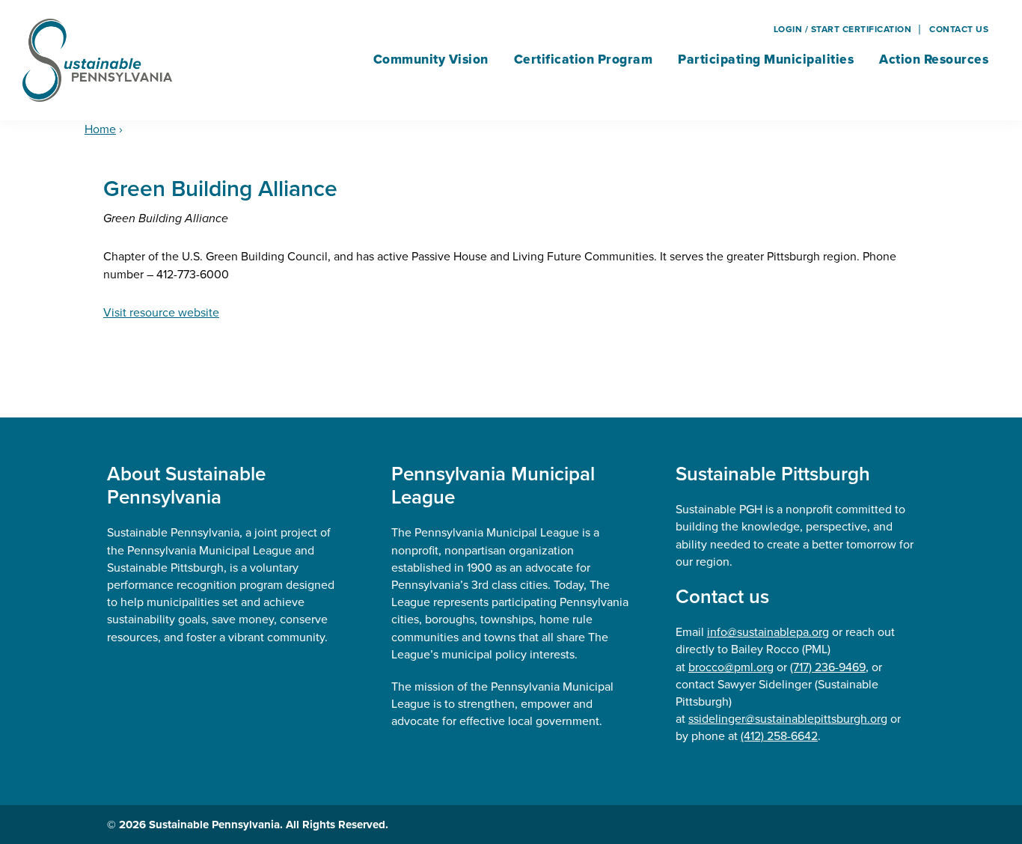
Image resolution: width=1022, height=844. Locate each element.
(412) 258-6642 (779, 735)
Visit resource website (161, 312)
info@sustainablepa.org (768, 631)
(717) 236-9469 (828, 667)
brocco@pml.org (731, 667)
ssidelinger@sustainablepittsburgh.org (787, 718)
